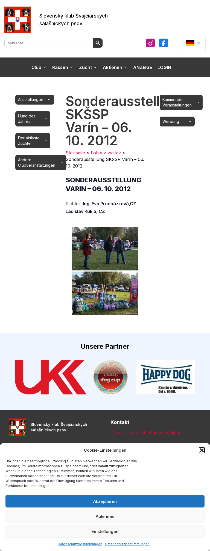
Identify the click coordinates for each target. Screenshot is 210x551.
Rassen (60, 67)
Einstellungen (105, 531)
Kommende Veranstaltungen (177, 102)
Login (164, 67)
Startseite (75, 152)
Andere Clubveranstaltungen (36, 162)
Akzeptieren (105, 501)
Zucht (85, 67)
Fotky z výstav (106, 152)
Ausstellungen (30, 99)
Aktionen (112, 67)
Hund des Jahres (27, 119)
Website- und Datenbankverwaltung (146, 432)
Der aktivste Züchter (29, 140)
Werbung (170, 121)
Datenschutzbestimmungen (80, 544)
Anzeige (142, 67)
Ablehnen (105, 516)
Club (36, 67)
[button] (202, 450)
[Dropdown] (193, 43)
